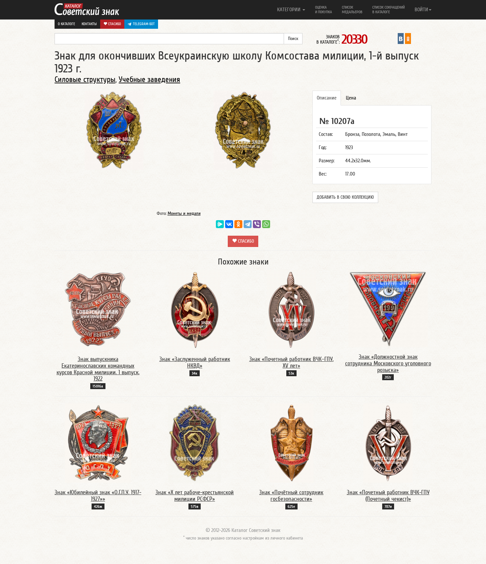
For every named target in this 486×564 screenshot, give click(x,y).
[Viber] (257, 224)
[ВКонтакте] (229, 224)
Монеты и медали (184, 213)
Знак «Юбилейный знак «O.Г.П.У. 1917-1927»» (98, 496)
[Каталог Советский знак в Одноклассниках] (408, 38)
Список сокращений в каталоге (388, 9)
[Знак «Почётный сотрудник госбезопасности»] (291, 443)
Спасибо (114, 24)
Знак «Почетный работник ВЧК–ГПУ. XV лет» (291, 362)
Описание (327, 98)
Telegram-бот (144, 24)
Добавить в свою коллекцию (345, 197)
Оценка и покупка (323, 9)
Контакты (89, 24)
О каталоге (66, 24)
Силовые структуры (85, 79)
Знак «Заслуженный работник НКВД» (194, 362)
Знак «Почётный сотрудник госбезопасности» (291, 496)
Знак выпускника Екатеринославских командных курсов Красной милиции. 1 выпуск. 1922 (98, 369)
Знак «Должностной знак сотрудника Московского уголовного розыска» (388, 363)
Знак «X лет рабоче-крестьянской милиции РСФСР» (194, 496)
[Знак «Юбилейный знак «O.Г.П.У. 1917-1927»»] (98, 443)
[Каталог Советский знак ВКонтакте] (401, 38)
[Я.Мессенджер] (220, 224)
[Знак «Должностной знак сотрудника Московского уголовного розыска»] (388, 308)
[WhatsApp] (266, 224)
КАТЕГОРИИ (289, 10)
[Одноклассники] (238, 224)
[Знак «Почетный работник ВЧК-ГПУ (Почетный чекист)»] (388, 443)
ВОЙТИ (421, 10)
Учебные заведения (149, 79)
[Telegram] (248, 224)
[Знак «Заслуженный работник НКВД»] (194, 309)
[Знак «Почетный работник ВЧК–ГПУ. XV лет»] (291, 309)
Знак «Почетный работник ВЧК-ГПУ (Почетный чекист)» (388, 496)
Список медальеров (352, 9)
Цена (351, 98)
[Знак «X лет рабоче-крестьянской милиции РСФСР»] (194, 443)
